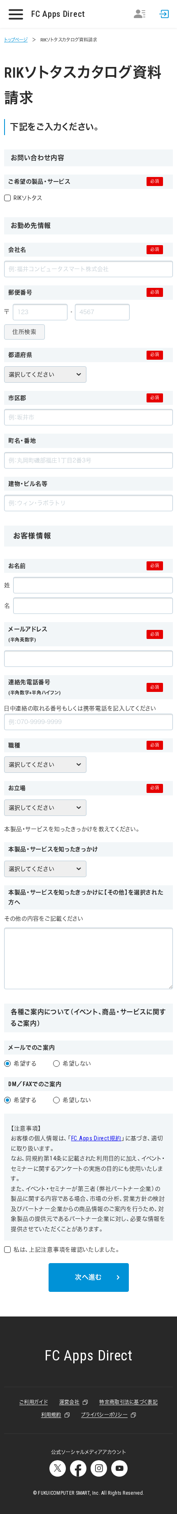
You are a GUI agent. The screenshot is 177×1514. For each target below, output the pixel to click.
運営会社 (69, 1402)
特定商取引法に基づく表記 (128, 1402)
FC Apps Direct (58, 14)
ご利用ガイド (33, 1402)
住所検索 (24, 332)
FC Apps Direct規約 (96, 1138)
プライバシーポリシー (104, 1415)
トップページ (16, 40)
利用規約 (51, 1415)
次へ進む (88, 1277)
